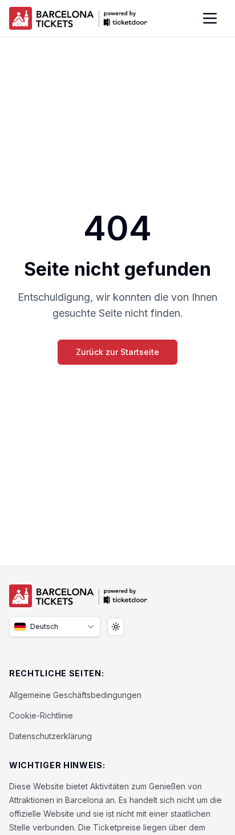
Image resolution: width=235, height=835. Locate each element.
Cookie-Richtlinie (41, 715)
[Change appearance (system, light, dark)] (115, 627)
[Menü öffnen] (210, 18)
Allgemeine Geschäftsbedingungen (75, 695)
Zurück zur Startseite (117, 352)
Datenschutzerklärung (50, 736)
